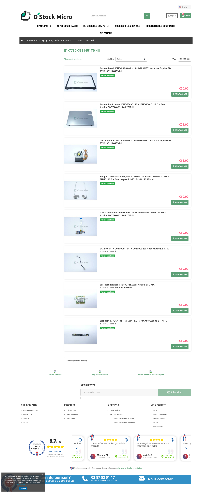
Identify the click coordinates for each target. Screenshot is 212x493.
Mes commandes (160, 414)
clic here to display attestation (129, 468)
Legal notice (114, 410)
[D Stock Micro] (46, 16)
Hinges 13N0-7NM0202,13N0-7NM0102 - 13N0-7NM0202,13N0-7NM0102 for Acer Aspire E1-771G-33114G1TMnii (134, 178)
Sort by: (110, 59)
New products (72, 414)
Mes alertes (158, 426)
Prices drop (71, 410)
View (174, 59)
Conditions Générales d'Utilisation (123, 418)
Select (119, 59)
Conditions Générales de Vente (122, 422)
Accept (23, 488)
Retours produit (159, 418)
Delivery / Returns (30, 410)
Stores (26, 422)
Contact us (27, 414)
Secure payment (116, 414)
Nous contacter (160, 479)
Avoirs (155, 422)
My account (158, 410)
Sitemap (26, 418)
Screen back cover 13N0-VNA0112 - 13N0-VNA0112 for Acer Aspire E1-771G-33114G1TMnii (133, 106)
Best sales (70, 418)
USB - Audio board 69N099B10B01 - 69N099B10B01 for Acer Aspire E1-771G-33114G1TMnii (133, 214)
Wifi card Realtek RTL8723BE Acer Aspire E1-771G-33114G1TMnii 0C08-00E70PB (128, 286)
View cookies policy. (23, 484)
